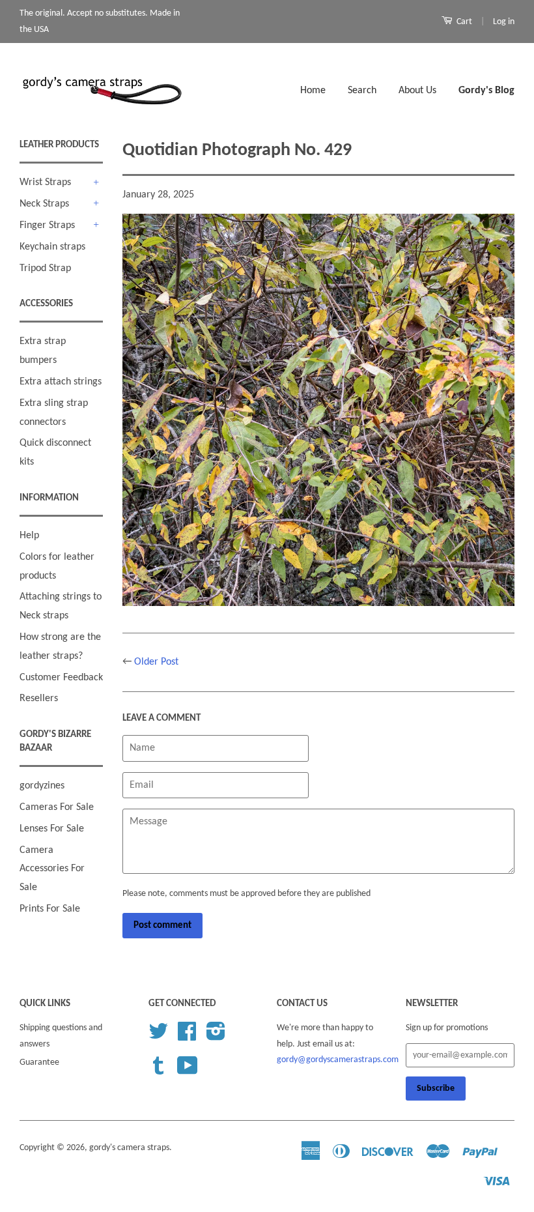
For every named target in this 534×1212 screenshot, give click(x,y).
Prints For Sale (50, 909)
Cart (463, 22)
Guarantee (39, 1062)
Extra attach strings (61, 382)
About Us (417, 90)
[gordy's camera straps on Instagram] (216, 1036)
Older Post (156, 662)
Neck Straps (44, 204)
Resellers (39, 698)
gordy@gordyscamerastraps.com (338, 1060)
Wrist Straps (45, 182)
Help (29, 535)
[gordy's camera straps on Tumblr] (158, 1071)
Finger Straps (47, 225)
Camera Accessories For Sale (52, 869)
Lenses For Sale (52, 829)
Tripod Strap (45, 268)
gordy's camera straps (129, 1148)
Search (362, 90)
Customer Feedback (61, 677)
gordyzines (42, 786)
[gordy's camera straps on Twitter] (158, 1036)
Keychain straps (52, 247)
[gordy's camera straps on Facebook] (187, 1036)
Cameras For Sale (57, 807)
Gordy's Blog (486, 90)
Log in (503, 22)
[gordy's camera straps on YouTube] (187, 1071)
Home (313, 90)
